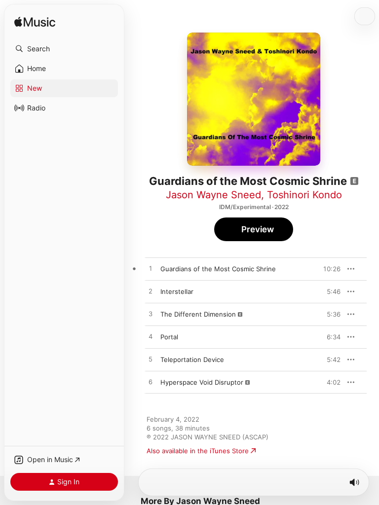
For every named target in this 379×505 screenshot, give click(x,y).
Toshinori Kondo (304, 195)
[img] (34, 22)
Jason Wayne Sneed (213, 195)
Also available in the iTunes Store (198, 451)
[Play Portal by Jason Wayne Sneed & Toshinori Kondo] (150, 336)
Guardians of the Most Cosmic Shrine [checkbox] (218, 269)
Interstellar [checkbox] (176, 291)
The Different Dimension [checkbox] (198, 314)
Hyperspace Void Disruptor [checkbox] (201, 382)
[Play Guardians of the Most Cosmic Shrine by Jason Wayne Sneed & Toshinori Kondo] (150, 268)
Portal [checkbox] (169, 337)
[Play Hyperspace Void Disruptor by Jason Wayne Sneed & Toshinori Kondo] (150, 382)
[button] (64, 48)
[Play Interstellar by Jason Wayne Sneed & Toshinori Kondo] (150, 291)
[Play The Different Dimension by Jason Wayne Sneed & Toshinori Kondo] (150, 314)
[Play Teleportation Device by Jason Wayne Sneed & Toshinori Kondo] (150, 359)
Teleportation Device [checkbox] (192, 359)
